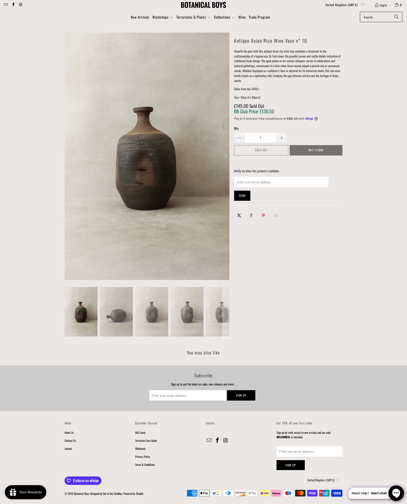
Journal (68, 449)
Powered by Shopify (133, 494)
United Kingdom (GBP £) (342, 4)
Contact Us (70, 440)
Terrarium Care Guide (146, 440)
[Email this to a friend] (276, 215)
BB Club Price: (254, 111)
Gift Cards (140, 432)
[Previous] (68, 156)
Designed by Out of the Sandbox (106, 494)
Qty (236, 128)
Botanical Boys (81, 494)
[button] (162, 17)
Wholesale (140, 449)
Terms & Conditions (145, 465)
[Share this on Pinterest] (264, 215)
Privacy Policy (142, 457)
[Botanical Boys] (203, 4)
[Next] (226, 156)
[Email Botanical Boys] (6, 4)
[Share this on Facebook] (251, 215)
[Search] (396, 17)
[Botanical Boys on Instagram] (20, 4)
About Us (69, 432)
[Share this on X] (239, 215)
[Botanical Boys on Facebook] (13, 4)
